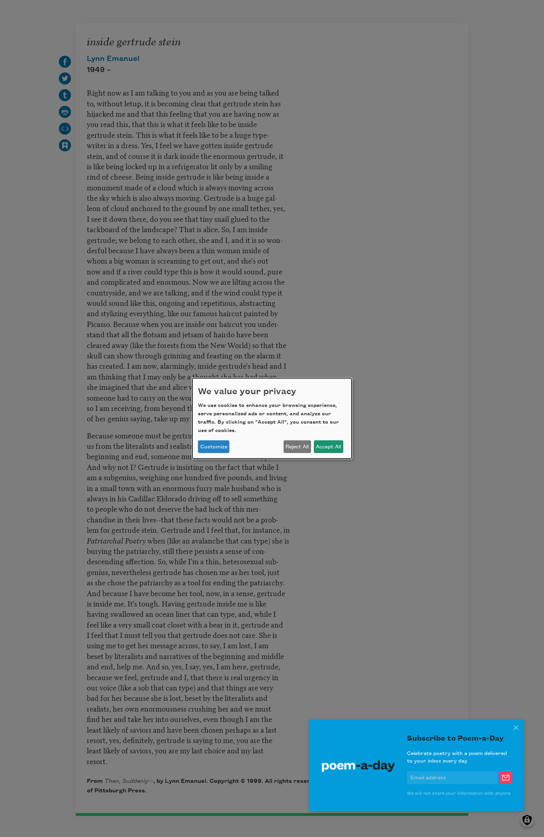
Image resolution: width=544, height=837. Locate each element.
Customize (213, 447)
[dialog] (272, 418)
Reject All (297, 447)
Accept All (328, 447)
